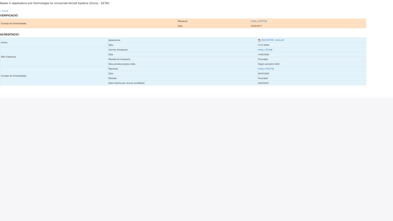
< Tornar (4, 10)
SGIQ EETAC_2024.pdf (272, 39)
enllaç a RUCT (258, 21)
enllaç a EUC (264, 49)
